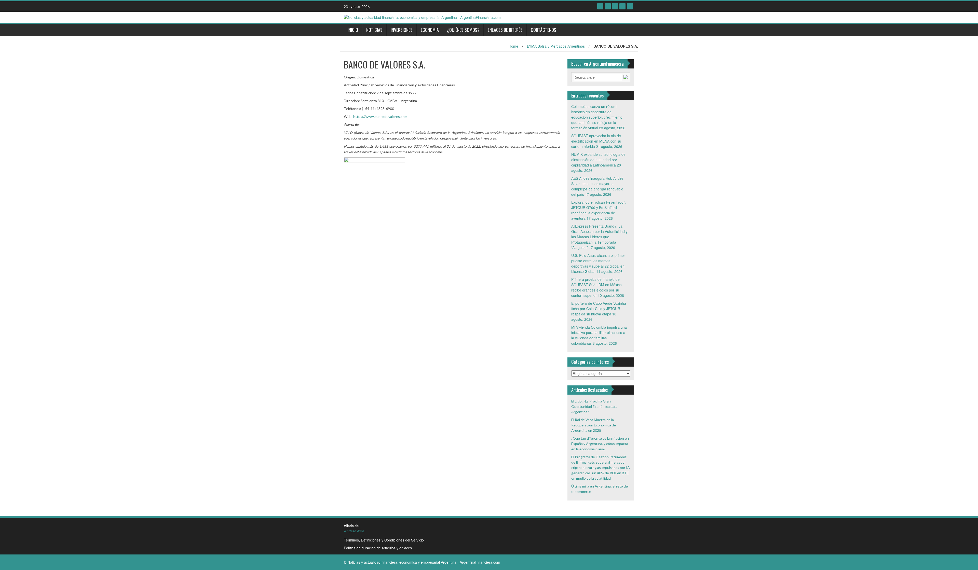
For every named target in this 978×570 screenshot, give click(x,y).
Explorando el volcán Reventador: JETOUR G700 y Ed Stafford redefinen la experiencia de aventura (598, 210)
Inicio (353, 29)
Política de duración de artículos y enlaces (378, 547)
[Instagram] (630, 6)
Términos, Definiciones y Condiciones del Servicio (384, 540)
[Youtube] (622, 6)
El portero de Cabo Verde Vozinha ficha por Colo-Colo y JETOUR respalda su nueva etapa (598, 308)
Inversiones (402, 29)
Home (513, 46)
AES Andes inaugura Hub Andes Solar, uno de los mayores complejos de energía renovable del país (597, 186)
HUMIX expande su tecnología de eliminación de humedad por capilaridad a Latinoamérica (598, 160)
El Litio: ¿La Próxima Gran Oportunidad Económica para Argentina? (594, 406)
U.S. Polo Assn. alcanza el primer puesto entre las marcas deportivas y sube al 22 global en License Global (598, 263)
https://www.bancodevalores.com (380, 116)
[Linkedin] (615, 6)
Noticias (374, 29)
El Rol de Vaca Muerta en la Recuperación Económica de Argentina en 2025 (593, 425)
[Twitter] (608, 6)
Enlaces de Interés (505, 29)
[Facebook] (600, 6)
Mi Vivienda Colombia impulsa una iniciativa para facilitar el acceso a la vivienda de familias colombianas (599, 335)
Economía (430, 29)
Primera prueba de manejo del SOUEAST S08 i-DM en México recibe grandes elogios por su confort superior (596, 287)
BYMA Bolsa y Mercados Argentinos (556, 46)
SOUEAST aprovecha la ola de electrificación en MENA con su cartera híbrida (596, 141)
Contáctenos (543, 29)
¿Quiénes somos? (463, 29)
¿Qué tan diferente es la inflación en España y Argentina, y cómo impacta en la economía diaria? (600, 443)
